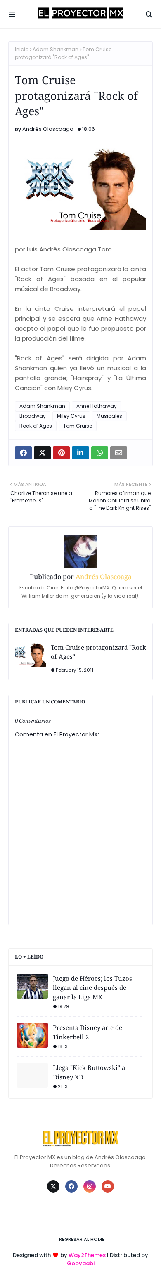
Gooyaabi (81, 1263)
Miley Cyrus (71, 415)
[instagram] (89, 1186)
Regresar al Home (81, 1239)
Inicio (21, 49)
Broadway (32, 415)
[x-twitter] (53, 1186)
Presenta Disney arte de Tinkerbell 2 (87, 1032)
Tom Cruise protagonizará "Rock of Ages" (98, 652)
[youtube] (108, 1186)
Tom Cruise (77, 425)
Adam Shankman (55, 49)
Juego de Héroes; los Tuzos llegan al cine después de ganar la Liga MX (92, 987)
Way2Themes (87, 1255)
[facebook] (71, 1186)
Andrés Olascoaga (47, 129)
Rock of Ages (35, 425)
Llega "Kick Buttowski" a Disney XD (89, 1072)
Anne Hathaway (96, 405)
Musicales (109, 415)
